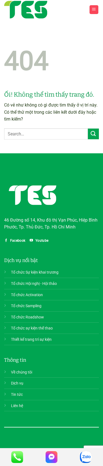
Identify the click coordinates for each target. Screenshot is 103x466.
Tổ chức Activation (27, 295)
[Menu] (94, 9)
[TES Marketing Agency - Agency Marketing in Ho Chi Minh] (25, 9)
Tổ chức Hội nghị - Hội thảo (34, 283)
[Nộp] (93, 134)
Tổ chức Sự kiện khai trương (35, 272)
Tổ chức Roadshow (27, 317)
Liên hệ (17, 406)
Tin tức (17, 394)
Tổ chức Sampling (26, 306)
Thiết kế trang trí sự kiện (31, 339)
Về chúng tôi (21, 372)
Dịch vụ (17, 383)
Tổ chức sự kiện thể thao (32, 328)
